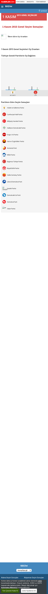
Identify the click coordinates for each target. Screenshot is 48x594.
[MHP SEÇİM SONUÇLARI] (4, 121)
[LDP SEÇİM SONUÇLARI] (4, 181)
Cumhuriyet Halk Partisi (14, 115)
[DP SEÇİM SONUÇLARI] (4, 202)
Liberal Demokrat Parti (14, 182)
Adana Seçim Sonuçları (9, 578)
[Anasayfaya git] (8, 570)
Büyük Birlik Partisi (13, 168)
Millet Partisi (11, 155)
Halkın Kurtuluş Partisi (14, 175)
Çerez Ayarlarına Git (29, 591)
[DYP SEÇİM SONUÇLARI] (4, 134)
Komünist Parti (12, 148)
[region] (23, 587)
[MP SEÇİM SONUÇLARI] (4, 155)
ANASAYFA (30, 2)
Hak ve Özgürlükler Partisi (15, 141)
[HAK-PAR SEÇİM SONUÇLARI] (4, 141)
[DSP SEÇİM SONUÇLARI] (4, 195)
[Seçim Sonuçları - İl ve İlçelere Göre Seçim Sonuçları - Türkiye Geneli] (8, 6)
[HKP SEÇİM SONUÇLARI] (4, 175)
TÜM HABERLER (41, 2)
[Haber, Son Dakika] (8, 2)
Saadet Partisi (11, 188)
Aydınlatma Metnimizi (9, 587)
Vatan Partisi (11, 209)
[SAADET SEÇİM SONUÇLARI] (5, 188)
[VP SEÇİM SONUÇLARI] (4, 208)
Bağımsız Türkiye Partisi (15, 162)
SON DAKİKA (20, 2)
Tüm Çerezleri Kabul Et (10, 591)
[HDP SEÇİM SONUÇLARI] (4, 128)
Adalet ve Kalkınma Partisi (15, 108)
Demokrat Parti (12, 202)
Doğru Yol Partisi (12, 135)
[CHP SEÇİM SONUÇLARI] (4, 114)
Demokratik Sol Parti (14, 195)
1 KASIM (9, 16)
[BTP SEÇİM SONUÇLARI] (4, 161)
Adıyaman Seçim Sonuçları (34, 578)
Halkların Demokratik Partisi (16, 128)
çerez (40, 581)
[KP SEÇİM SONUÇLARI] (4, 148)
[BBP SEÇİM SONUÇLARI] (4, 168)
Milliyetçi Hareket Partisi (15, 121)
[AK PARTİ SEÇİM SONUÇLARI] (4, 107)
